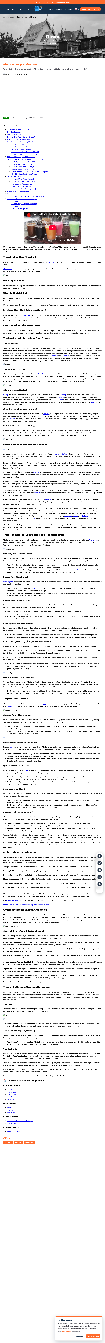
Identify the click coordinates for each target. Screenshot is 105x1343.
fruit (44, 704)
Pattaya (85, 516)
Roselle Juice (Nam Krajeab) (22, 164)
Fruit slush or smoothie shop (18, 191)
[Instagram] (99, 877)
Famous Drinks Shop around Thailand (21, 156)
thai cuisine (11, 1092)
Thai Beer (15, 201)
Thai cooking (31, 605)
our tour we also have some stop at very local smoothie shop (26, 904)
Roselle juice (8, 581)
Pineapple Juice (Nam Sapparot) (23, 189)
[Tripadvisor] (99, 884)
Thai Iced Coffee (17, 144)
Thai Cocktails (16, 206)
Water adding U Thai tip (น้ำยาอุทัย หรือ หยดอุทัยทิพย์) (30, 171)
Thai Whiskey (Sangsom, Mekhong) (24, 203)
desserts (37, 492)
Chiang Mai (54, 355)
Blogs (12, 17)
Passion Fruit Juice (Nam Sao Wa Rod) (25, 181)
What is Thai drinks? (14, 134)
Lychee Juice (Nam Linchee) (21, 184)
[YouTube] (99, 870)
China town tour (56, 982)
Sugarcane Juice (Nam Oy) (21, 186)
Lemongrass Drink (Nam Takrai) (23, 169)
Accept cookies (93, 1336)
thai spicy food (13, 1094)
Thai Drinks (7, 269)
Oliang (5, 394)
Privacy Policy (66, 1332)
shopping (31, 518)
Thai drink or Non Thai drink (18, 129)
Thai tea (46, 413)
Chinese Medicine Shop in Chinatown (21, 194)
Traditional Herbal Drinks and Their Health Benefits (26, 159)
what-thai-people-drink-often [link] (26, 17)
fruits (9, 706)
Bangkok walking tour (14, 900)
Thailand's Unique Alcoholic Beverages (22, 199)
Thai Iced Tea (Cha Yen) (20, 147)
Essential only (78, 1336)
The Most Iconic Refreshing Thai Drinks (22, 142)
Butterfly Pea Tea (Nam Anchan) (23, 161)
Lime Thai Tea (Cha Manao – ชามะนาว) (25, 152)
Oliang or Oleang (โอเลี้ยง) (21, 149)
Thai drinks (27, 315)
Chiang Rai (66, 355)
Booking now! (65, 2)
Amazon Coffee (61, 454)
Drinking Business (14, 132)
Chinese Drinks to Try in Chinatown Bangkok (28, 196)
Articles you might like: (20, 208)
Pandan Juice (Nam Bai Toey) (22, 166)
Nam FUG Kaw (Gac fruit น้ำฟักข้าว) (24, 174)
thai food (10, 1089)
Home (5, 17)
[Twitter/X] (99, 863)
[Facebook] (99, 856)
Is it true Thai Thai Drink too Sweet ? (21, 137)
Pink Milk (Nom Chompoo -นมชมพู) (24, 154)
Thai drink (51, 262)
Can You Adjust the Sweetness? (19, 139)
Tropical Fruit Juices (15, 176)
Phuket (75, 516)
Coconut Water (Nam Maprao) (22, 179)
